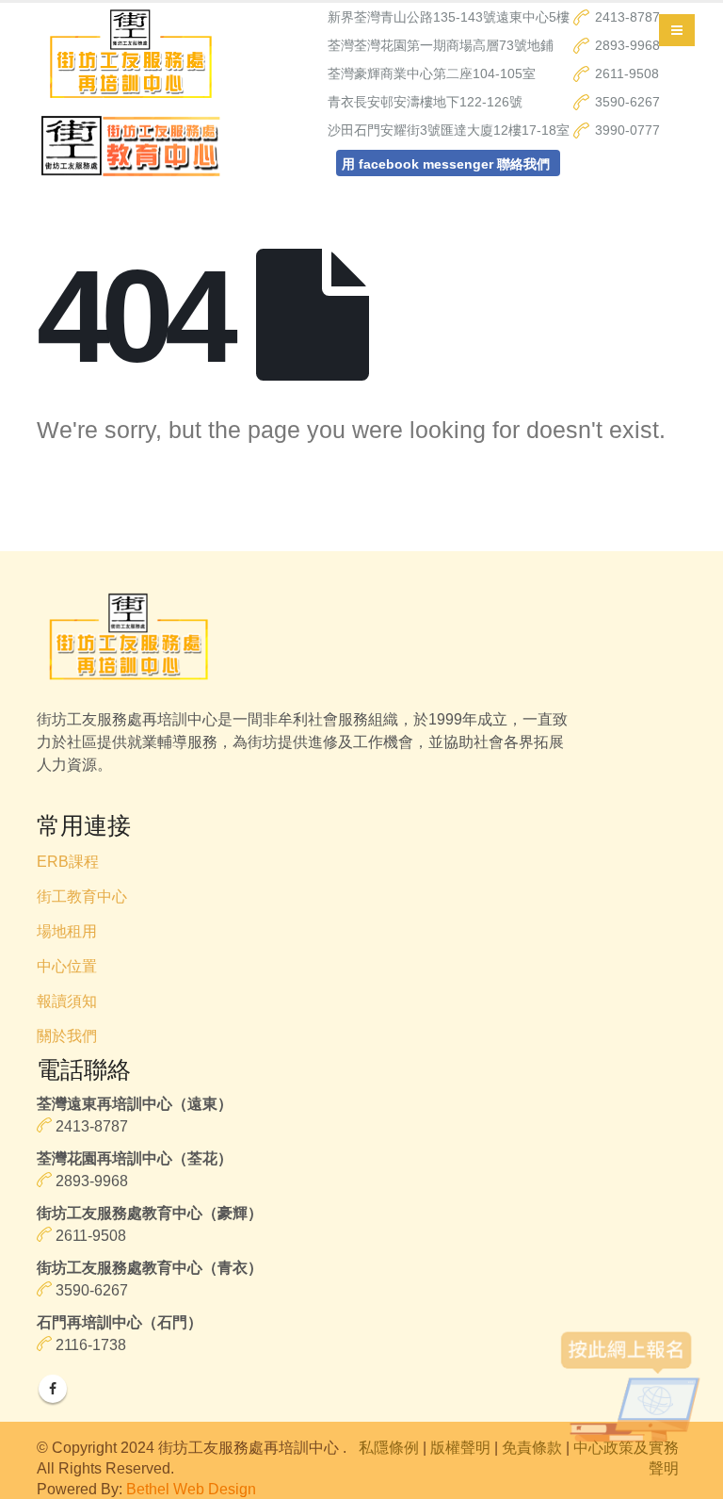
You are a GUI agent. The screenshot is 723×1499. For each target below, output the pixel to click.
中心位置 (67, 966)
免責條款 (532, 1447)
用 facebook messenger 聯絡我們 (446, 163)
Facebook (53, 1389)
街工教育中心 (82, 896)
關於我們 (67, 1036)
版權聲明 (460, 1447)
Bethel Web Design (191, 1488)
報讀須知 (67, 1001)
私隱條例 (389, 1447)
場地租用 (67, 931)
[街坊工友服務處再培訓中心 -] (131, 58)
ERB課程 (68, 862)
